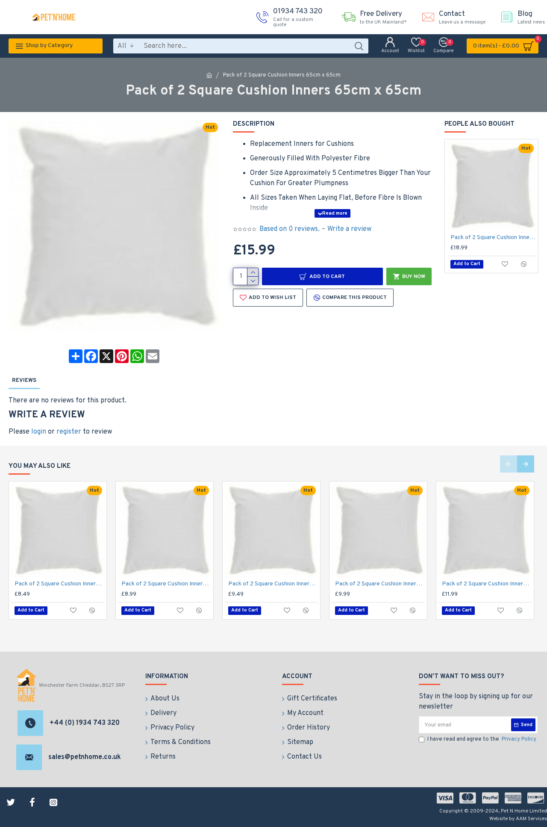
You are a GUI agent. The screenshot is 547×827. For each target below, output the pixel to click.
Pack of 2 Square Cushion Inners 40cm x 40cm (273, 584)
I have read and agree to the (481, 739)
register (68, 432)
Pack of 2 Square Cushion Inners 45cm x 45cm (380, 584)
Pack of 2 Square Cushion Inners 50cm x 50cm (487, 584)
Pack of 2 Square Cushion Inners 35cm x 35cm (166, 584)
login (38, 432)
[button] (508, 464)
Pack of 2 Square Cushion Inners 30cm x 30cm (59, 584)
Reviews (24, 380)
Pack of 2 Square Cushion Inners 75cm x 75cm (493, 237)
